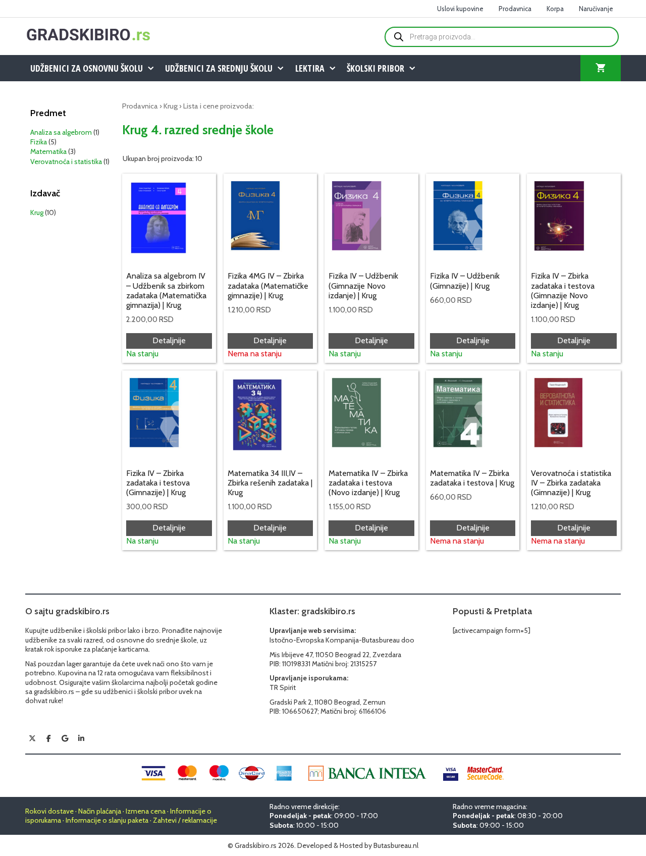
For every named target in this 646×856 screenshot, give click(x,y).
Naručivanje (596, 9)
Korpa (555, 9)
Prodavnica (515, 9)
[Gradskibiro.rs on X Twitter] (32, 738)
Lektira (310, 68)
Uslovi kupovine (460, 9)
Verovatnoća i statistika (66, 161)
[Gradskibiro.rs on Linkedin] (81, 738)
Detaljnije (169, 340)
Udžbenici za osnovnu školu (86, 68)
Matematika (48, 151)
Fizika (38, 141)
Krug (171, 106)
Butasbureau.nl (395, 845)
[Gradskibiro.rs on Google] (65, 738)
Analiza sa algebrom (61, 132)
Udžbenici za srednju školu (219, 68)
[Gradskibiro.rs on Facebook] (48, 738)
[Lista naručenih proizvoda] (600, 68)
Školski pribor (375, 68)
